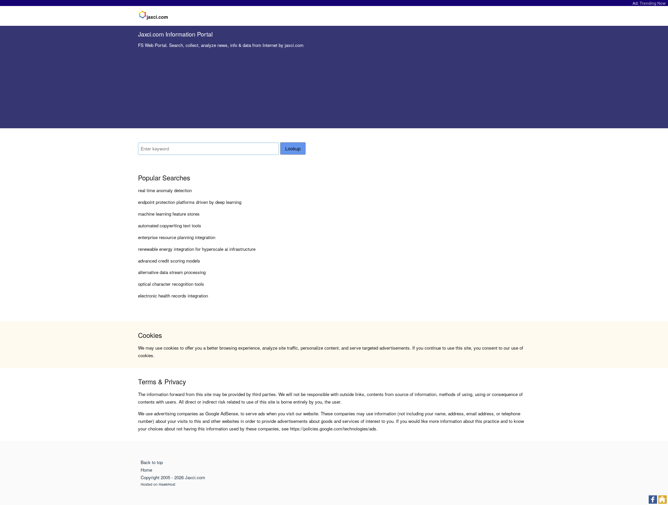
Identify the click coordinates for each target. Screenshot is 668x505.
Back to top (152, 462)
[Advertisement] (334, 91)
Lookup (293, 148)
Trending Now (653, 3)
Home (146, 469)
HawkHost (167, 484)
